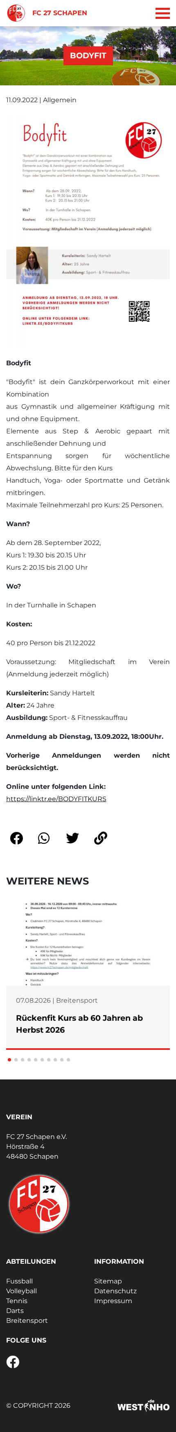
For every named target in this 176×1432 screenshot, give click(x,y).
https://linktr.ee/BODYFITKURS (56, 799)
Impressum (113, 1301)
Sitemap (108, 1281)
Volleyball (21, 1291)
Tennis (16, 1301)
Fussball (19, 1281)
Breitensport (27, 1320)
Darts (15, 1311)
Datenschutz (115, 1291)
